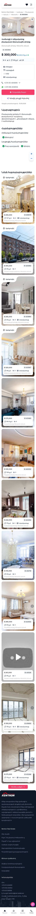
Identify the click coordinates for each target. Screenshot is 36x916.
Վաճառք (19, 12)
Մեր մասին (6, 834)
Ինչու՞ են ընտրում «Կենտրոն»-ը (13, 837)
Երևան (6, 14)
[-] (31, 158)
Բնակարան (29, 12)
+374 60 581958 (7, 890)
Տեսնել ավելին (17, 787)
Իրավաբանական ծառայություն (13, 867)
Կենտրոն (14, 14)
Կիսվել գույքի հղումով (19, 98)
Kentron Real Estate (8, 12)
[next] (32, 26)
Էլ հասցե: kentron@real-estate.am (13, 893)
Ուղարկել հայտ (19, 92)
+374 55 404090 (11, 83)
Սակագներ (6, 871)
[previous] (3, 26)
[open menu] (31, 4)
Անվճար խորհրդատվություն (12, 863)
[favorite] (32, 19)
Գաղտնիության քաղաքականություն (15, 852)
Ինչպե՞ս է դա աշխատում (11, 841)
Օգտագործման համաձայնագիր (13, 848)
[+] (31, 154)
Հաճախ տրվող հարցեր (10, 844)
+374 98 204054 (11, 87)
